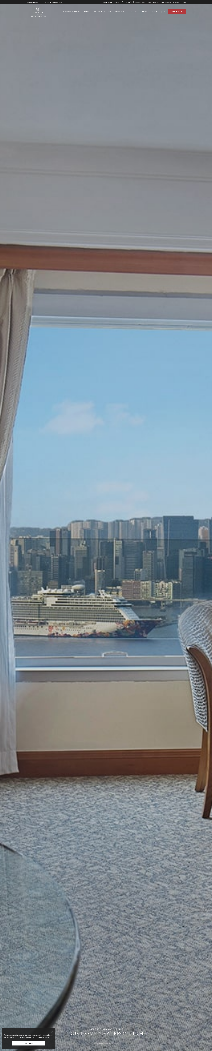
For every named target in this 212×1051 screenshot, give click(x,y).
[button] (53, 2)
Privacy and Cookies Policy (39, 1037)
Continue (29, 1043)
